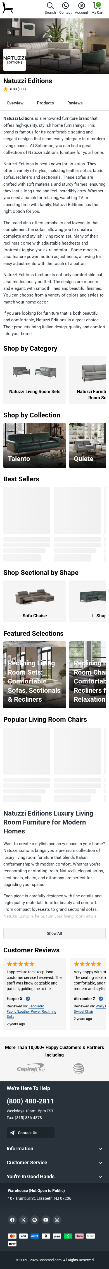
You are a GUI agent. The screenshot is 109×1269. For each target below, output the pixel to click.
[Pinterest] (34, 1219)
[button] (50, 9)
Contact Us (27, 1133)
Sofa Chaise (35, 615)
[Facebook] (12, 1219)
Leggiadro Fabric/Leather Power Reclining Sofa (31, 1011)
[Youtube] (45, 1219)
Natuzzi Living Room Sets (34, 391)
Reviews (75, 103)
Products (45, 103)
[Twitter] (23, 1219)
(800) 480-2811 (30, 1101)
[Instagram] (57, 1219)
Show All (54, 933)
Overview (15, 103)
